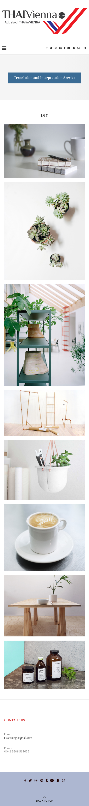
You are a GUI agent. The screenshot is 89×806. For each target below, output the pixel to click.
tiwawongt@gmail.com (18, 738)
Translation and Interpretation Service (44, 77)
